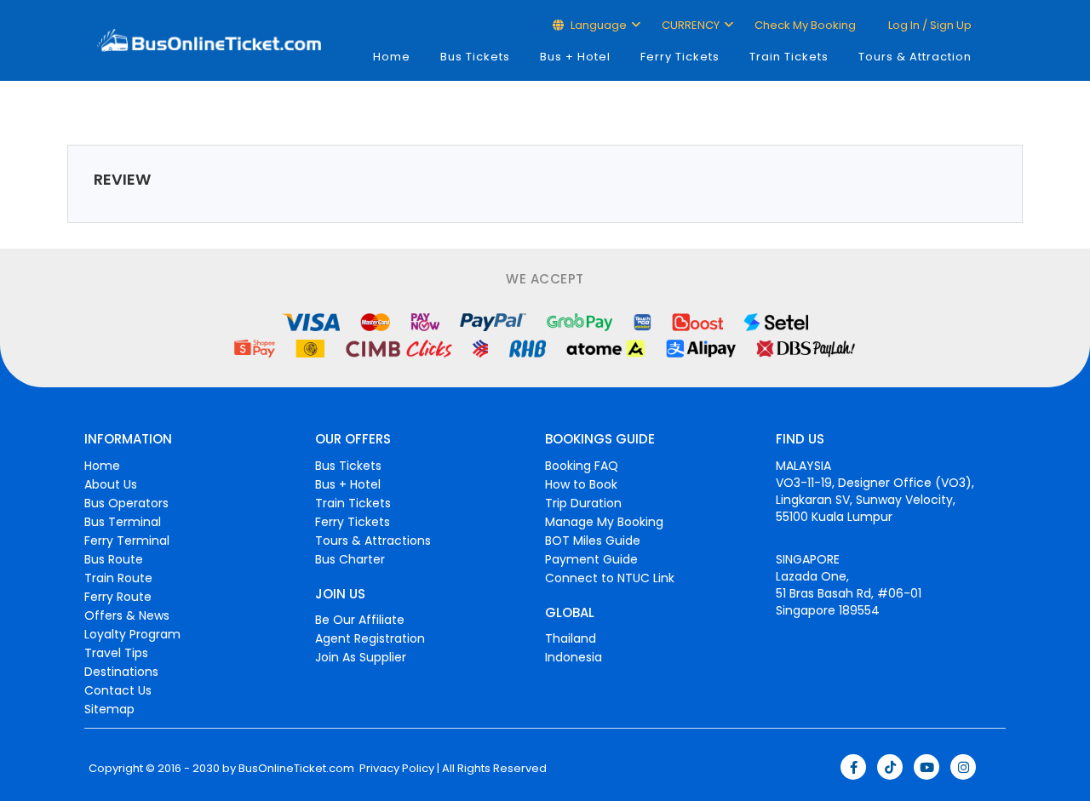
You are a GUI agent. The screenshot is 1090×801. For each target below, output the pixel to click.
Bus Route (113, 559)
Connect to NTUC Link (609, 577)
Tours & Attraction (915, 57)
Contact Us (118, 690)
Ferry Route (118, 596)
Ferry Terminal (126, 540)
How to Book (581, 484)
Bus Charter (350, 559)
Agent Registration (370, 638)
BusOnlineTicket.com (296, 768)
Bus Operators (126, 503)
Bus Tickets (475, 57)
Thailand (570, 638)
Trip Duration (583, 503)
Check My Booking (805, 25)
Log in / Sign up (929, 25)
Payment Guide (591, 559)
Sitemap (109, 709)
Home (391, 57)
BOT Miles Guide (592, 540)
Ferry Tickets (680, 57)
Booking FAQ (581, 465)
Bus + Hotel (575, 57)
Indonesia (573, 657)
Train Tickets (789, 57)
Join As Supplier (360, 657)
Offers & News (126, 615)
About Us (110, 484)
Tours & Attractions (373, 540)
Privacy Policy (395, 768)
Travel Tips (116, 652)
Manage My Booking (604, 521)
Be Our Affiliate (359, 619)
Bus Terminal (122, 521)
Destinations (121, 671)
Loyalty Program (132, 634)
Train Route (118, 577)
